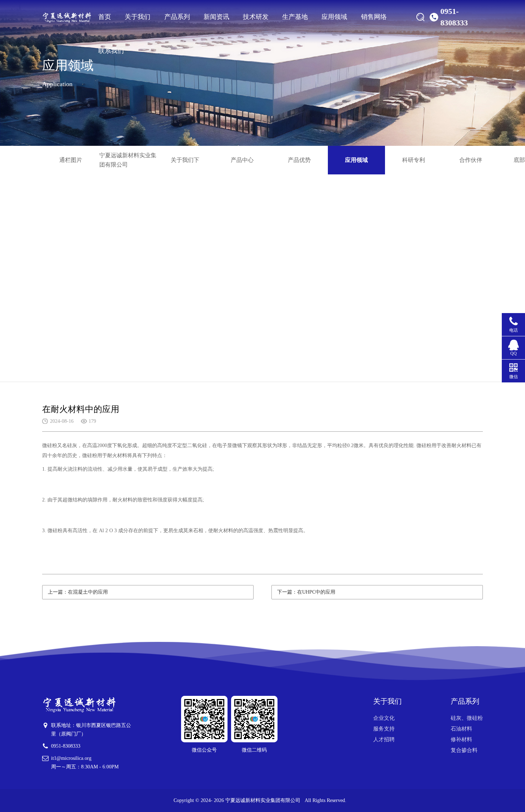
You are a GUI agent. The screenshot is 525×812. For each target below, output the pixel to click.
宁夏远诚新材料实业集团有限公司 (127, 160)
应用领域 (334, 16)
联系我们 (111, 50)
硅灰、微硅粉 (467, 718)
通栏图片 (70, 160)
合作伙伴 (470, 160)
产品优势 (299, 160)
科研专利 (413, 160)
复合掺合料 (464, 750)
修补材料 (461, 739)
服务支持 (384, 729)
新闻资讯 (216, 16)
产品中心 (242, 160)
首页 (104, 16)
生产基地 (295, 16)
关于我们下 (185, 160)
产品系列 (177, 16)
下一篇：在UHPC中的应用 (306, 592)
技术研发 (256, 16)
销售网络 (374, 16)
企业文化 (384, 718)
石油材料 (461, 729)
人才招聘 (384, 739)
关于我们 (137, 16)
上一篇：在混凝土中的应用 (78, 592)
